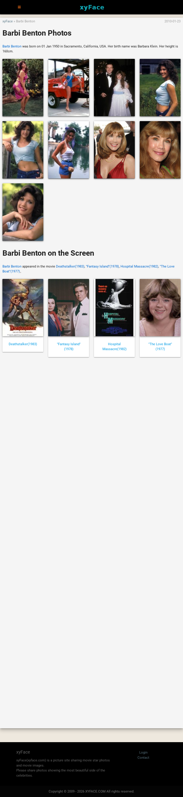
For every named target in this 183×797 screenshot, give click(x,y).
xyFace (7, 21)
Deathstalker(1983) (70, 266)
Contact (143, 758)
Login (143, 752)
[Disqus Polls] (91, 421)
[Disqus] (91, 538)
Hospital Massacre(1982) (139, 266)
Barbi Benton (11, 46)
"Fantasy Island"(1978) (102, 266)
